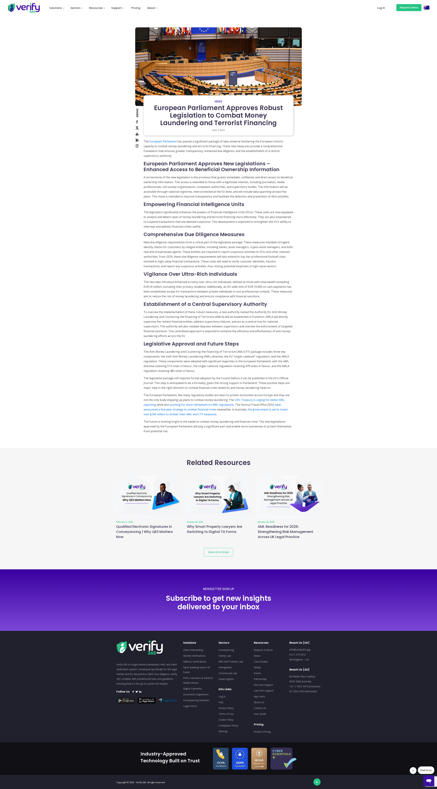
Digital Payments (192, 688)
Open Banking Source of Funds (196, 670)
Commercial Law (227, 673)
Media (257, 667)
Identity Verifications (194, 655)
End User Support (263, 684)
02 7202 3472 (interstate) (303, 691)
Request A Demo (263, 650)
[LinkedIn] (140, 691)
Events (257, 673)
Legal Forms (190, 706)
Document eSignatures (196, 694)
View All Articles (218, 552)
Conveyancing (226, 650)
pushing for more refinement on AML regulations (202, 405)
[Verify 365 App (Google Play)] (126, 703)
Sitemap (223, 731)
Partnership (260, 679)
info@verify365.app (300, 649)
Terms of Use (226, 713)
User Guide (260, 713)
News (218, 101)
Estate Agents (226, 679)
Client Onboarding (193, 650)
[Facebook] (133, 691)
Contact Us (260, 708)
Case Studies (261, 661)
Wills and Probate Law (230, 661)
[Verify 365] (24, 7)
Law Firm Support (263, 690)
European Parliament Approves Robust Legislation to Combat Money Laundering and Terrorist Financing (218, 115)
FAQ (220, 702)
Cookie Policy (225, 719)
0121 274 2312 (297, 654)
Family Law (224, 655)
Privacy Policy (226, 708)
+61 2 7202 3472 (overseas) (304, 686)
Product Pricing (262, 731)
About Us (259, 702)
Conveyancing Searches (196, 700)
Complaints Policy (228, 725)
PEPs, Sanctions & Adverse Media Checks (198, 680)
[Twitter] (136, 691)
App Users (259, 696)
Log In (221, 696)
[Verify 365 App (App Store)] (147, 703)
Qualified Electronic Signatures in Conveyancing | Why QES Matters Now (144, 531)
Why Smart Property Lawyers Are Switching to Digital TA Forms (214, 529)
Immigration (225, 667)
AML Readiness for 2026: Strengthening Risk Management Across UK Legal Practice (285, 531)
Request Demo (409, 7)
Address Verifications (194, 661)
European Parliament (163, 141)
